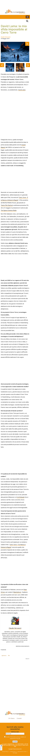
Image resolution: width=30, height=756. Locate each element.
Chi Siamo (11, 718)
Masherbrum (17, 592)
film (9, 655)
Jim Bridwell (20, 497)
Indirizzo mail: (15, 731)
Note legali (15, 752)
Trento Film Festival (7, 205)
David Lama (21, 90)
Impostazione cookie (15, 722)
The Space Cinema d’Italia (8, 210)
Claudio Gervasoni (5, 37)
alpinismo (4, 655)
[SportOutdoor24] (15, 11)
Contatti (19, 718)
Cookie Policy (13, 751)
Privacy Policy (5, 751)
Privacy (1, 748)
